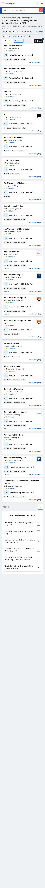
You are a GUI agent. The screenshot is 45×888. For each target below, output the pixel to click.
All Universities (7, 41)
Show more (39, 31)
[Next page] (40, 507)
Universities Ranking (13, 18)
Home (4, 18)
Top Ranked (18, 41)
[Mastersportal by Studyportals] (9, 3)
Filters (39, 41)
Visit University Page (35, 62)
